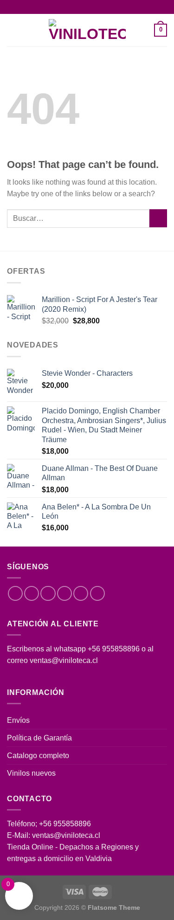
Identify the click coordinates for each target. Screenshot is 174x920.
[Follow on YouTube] (97, 593)
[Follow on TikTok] (47, 593)
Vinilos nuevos (31, 773)
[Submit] (158, 218)
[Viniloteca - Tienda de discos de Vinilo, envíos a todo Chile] (87, 30)
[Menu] (12, 30)
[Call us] (80, 593)
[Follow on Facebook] (15, 593)
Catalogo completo (38, 755)
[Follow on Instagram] (31, 593)
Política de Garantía (39, 738)
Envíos (18, 720)
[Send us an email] (64, 593)
